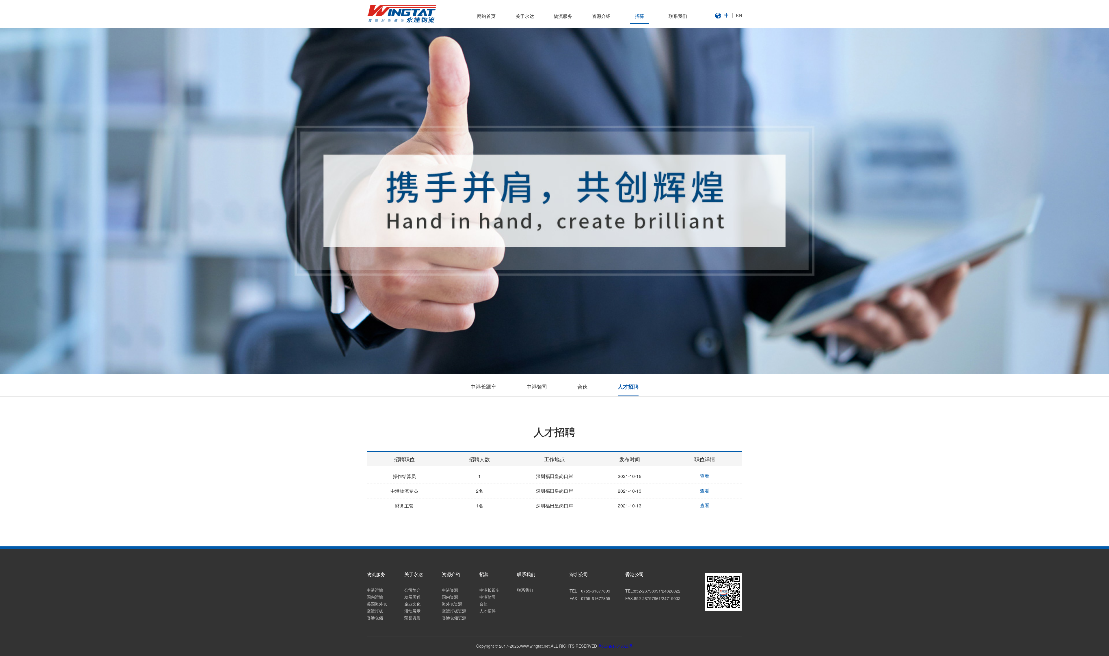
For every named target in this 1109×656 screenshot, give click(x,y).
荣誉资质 (412, 618)
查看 (704, 476)
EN (739, 15)
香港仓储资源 (454, 618)
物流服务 (563, 16)
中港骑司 (536, 387)
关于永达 (525, 16)
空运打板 (375, 611)
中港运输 (375, 590)
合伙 (582, 387)
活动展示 (412, 611)
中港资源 (450, 590)
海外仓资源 (452, 604)
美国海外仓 (377, 604)
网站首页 (486, 16)
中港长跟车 (483, 387)
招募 (639, 16)
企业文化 (412, 604)
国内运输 (375, 597)
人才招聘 (628, 387)
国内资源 (450, 597)
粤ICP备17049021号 (615, 646)
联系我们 (678, 16)
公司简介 (412, 590)
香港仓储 (375, 618)
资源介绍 (601, 16)
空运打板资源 (454, 611)
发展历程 (412, 597)
